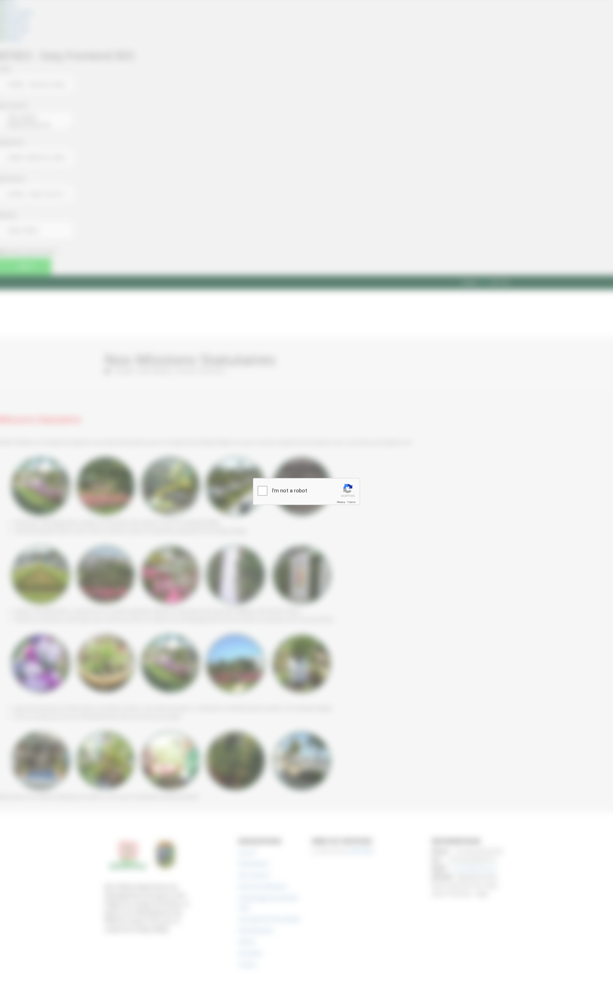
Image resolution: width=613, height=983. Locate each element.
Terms (351, 502)
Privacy (341, 502)
